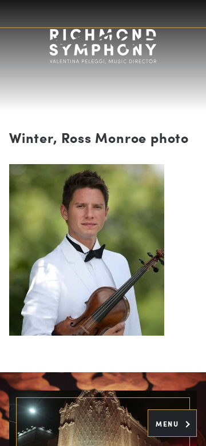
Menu (168, 424)
